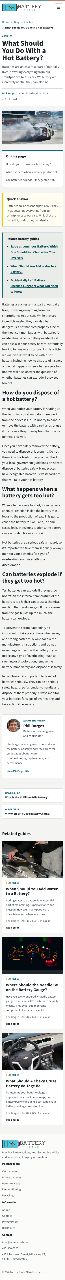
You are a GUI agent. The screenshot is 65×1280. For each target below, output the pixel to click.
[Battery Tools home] (21, 7)
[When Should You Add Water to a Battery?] (32, 859)
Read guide (13, 927)
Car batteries (9, 1171)
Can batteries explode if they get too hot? (30, 180)
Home (5, 22)
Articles (28, 22)
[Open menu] (59, 7)
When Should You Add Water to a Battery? (32, 891)
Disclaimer (8, 1228)
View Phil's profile (18, 771)
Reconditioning (11, 1189)
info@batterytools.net (15, 1242)
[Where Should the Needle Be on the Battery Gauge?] (32, 955)
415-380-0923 (10, 1248)
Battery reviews (11, 1183)
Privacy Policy (10, 1222)
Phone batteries (11, 1177)
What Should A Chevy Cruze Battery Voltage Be (31, 1083)
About (6, 1210)
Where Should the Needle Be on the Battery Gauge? (32, 987)
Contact (7, 1216)
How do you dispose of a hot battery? (28, 164)
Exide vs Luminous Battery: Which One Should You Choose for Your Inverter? (34, 252)
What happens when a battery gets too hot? (32, 172)
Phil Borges (9, 93)
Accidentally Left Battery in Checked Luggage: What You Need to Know (34, 286)
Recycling (8, 1195)
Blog (16, 22)
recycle (38, 457)
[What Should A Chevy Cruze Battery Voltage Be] (32, 1051)
